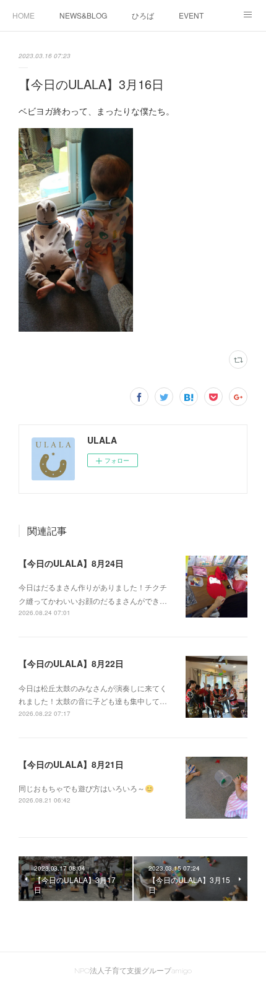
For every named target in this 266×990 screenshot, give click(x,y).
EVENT (191, 15)
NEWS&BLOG (83, 15)
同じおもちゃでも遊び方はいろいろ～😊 (86, 788)
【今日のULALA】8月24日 (71, 563)
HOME (23, 15)
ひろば (143, 15)
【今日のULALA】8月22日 (71, 663)
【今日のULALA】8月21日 (71, 764)
